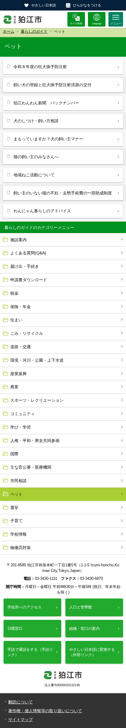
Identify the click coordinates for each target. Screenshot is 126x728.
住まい (16, 320)
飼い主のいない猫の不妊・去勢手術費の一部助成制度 (62, 193)
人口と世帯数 (80, 607)
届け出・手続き (24, 266)
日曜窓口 (15, 628)
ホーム (8, 31)
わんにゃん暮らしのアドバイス (42, 210)
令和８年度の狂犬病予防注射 (40, 66)
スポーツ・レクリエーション (37, 400)
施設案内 (18, 239)
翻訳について (20, 702)
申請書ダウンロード (28, 279)
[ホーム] (22, 19)
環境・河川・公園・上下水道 (37, 360)
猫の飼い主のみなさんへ (36, 156)
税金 (14, 293)
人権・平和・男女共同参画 (34, 440)
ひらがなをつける (87, 5)
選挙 (14, 507)
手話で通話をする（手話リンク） (30, 652)
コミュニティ (22, 413)
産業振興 (18, 373)
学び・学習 (20, 427)
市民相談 (18, 480)
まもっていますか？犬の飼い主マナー (48, 139)
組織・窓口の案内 (84, 628)
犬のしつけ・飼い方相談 (36, 120)
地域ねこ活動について (34, 174)
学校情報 (18, 534)
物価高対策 (20, 547)
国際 (14, 453)
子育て (16, 520)
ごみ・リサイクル (26, 333)
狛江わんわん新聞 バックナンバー (46, 103)
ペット (16, 494)
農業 (14, 386)
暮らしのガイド (34, 31)
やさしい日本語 (43, 5)
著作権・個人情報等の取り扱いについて (45, 710)
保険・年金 (20, 306)
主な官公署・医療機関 (30, 467)
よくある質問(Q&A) (28, 253)
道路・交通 (20, 346)
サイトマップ (20, 719)
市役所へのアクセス (24, 607)
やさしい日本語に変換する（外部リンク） (92, 652)
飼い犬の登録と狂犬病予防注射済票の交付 (52, 84)
